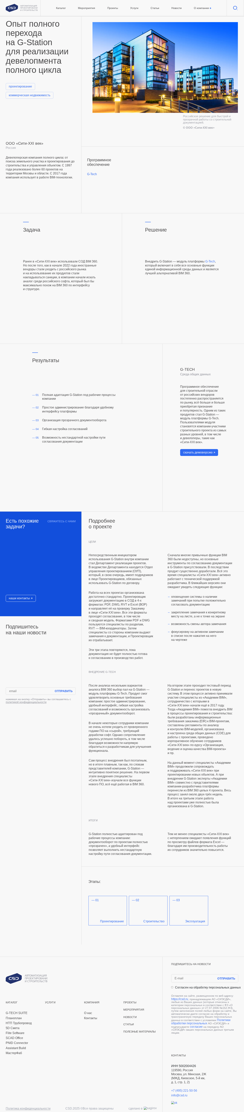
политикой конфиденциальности (26, 702)
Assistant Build (16, 1048)
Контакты (90, 1018)
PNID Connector (17, 1043)
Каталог (61, 8)
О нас (88, 1013)
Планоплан (14, 1018)
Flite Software (15, 1033)
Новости (176, 8)
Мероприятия (86, 8)
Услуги (134, 8)
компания (91, 1002)
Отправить (64, 691)
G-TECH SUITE (16, 1013)
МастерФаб (14, 1053)
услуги (50, 1002)
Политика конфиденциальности (28, 1108)
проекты (129, 1002)
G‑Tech (210, 261)
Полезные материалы (139, 1031)
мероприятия (133, 1009)
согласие (196, 1026)
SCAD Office (14, 1038)
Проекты (112, 8)
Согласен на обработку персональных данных (208, 987)
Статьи (155, 8)
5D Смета (12, 1028)
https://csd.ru (179, 999)
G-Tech (92, 174)
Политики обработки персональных (200, 1021)
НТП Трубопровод (19, 1023)
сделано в (135, 1108)
